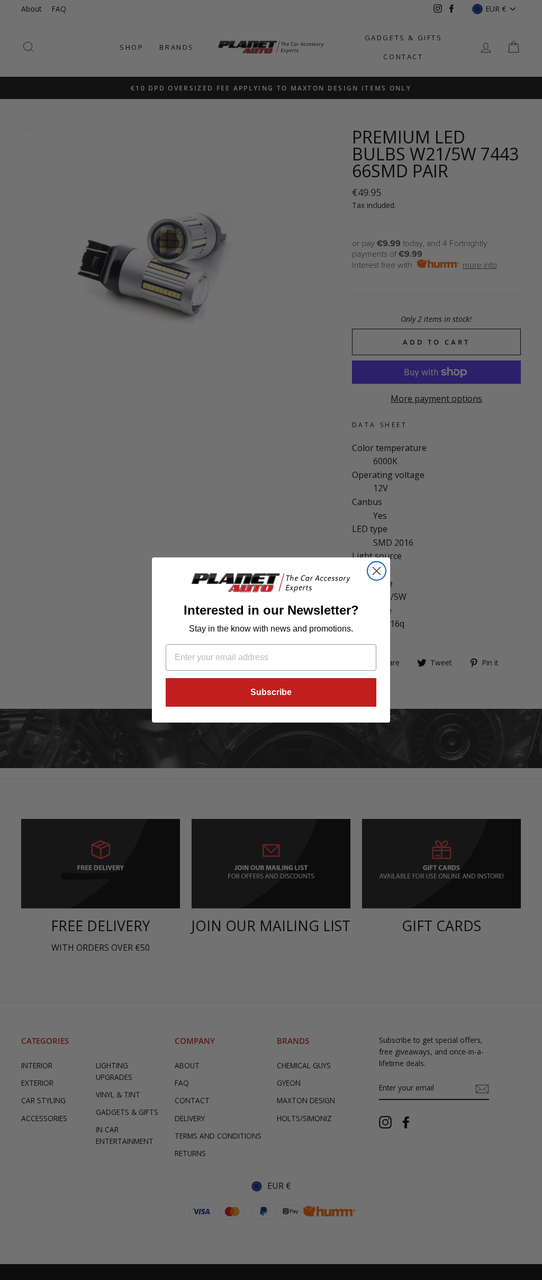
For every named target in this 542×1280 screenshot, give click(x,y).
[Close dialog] (376, 571)
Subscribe (271, 692)
